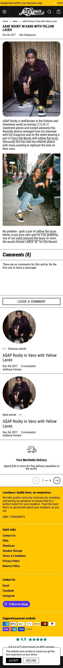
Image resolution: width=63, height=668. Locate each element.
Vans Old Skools (21, 138)
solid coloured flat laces (30, 238)
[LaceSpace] (31, 11)
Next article (9, 414)
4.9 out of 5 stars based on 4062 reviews (31, 647)
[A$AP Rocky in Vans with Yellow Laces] (19, 327)
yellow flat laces (48, 138)
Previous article (17, 348)
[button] (49, 11)
